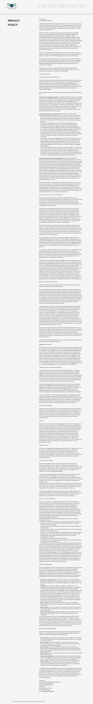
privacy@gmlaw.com (48, 691)
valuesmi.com (64, 42)
